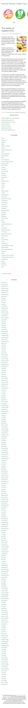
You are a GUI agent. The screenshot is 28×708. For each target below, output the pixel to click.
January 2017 (4, 403)
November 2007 (4, 618)
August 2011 (4, 530)
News (13, 112)
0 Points (3, 138)
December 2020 (4, 312)
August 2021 (4, 296)
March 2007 (4, 633)
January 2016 (4, 427)
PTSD (2, 237)
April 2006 (3, 655)
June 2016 (3, 417)
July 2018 (3, 368)
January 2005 (4, 684)
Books (2, 157)
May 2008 (3, 606)
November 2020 (4, 313)
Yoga (2, 266)
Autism (2, 151)
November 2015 (4, 430)
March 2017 (4, 399)
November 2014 (4, 454)
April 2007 (3, 631)
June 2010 (3, 557)
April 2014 (3, 468)
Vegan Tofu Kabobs (5, 124)
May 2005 (3, 676)
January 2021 (4, 310)
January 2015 (4, 450)
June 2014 (3, 464)
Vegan (2, 261)
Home (17, 695)
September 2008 (5, 598)
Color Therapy (4, 165)
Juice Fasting (4, 202)
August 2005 (4, 670)
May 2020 (3, 325)
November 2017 (4, 384)
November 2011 (4, 524)
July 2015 (3, 438)
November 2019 (4, 337)
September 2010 (5, 551)
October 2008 (4, 596)
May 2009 (3, 583)
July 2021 (3, 298)
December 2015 (4, 429)
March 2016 (4, 423)
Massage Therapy (5, 210)
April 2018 (3, 374)
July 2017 (3, 391)
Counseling (3, 169)
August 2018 (4, 366)
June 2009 (3, 581)
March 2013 (4, 493)
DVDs (2, 179)
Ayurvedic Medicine (5, 153)
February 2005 (4, 682)
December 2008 (4, 592)
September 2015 (5, 434)
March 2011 (4, 540)
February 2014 (4, 471)
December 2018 (4, 358)
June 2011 (3, 534)
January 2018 (4, 380)
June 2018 (3, 370)
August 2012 (4, 507)
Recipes (3, 241)
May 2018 (3, 372)
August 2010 (4, 553)
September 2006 (5, 645)
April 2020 (3, 327)
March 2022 (4, 282)
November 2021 (4, 290)
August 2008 (4, 600)
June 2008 (3, 604)
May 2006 (3, 653)
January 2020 (4, 333)
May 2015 (3, 442)
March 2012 (4, 516)
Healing (3, 192)
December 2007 (4, 616)
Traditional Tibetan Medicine (7, 257)
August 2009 (4, 577)
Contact (20, 695)
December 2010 (4, 546)
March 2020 (4, 329)
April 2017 (3, 397)
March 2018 (4, 376)
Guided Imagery (4, 190)
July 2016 (3, 415)
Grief (2, 188)
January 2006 (4, 661)
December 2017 (4, 382)
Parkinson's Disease (5, 229)
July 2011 (3, 532)
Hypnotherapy (4, 200)
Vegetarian (3, 263)
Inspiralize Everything (6, 126)
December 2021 (4, 288)
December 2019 (4, 335)
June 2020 (3, 323)
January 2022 (4, 286)
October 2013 (4, 479)
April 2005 (3, 678)
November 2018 (4, 360)
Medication (9, 112)
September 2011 (5, 528)
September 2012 (5, 505)
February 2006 (4, 659)
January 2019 (4, 356)
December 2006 (4, 639)
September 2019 (5, 341)
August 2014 (4, 460)
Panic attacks (4, 227)
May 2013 (3, 489)
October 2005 (4, 666)
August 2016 (4, 413)
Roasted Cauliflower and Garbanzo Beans (10, 118)
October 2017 (4, 386)
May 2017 (3, 395)
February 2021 (4, 308)
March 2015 (4, 446)
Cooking (3, 167)
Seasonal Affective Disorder (7, 245)
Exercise (3, 183)
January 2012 (4, 520)
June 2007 (3, 627)
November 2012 (4, 501)
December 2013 (4, 475)
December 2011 (4, 522)
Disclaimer (5, 696)
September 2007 (5, 622)
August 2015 (4, 436)
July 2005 (3, 672)
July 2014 (3, 462)
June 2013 (3, 487)
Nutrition (3, 222)
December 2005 (4, 663)
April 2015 (3, 444)
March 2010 (4, 563)
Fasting (3, 185)
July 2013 (3, 485)
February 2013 (4, 495)
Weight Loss (4, 265)
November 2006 (4, 641)
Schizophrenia (4, 243)
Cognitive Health (4, 163)
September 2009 (5, 575)
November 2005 (4, 664)
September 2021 (5, 294)
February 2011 (4, 542)
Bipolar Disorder (4, 155)
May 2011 (3, 536)
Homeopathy (4, 196)
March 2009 (4, 586)
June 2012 (3, 510)
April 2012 (3, 514)
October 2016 (4, 409)
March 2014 (4, 469)
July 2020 (3, 321)
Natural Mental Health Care (14, 4)
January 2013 (4, 497)
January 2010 (4, 567)
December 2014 (4, 452)
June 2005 (3, 674)
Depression (3, 175)
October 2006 (4, 643)
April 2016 (3, 421)
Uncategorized (4, 259)
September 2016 (5, 411)
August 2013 (4, 483)
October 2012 (4, 503)
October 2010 (4, 549)
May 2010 (3, 559)
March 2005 (4, 680)
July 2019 (3, 345)
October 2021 (4, 292)
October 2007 (4, 620)
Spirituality (3, 251)
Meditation (3, 214)
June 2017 (3, 393)
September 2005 (5, 668)
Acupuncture (4, 140)
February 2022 (4, 284)
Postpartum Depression (6, 233)
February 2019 (4, 354)
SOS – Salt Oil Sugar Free (7, 249)
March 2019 (4, 352)
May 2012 (3, 512)
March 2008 (4, 610)
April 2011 (3, 538)
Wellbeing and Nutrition (6, 128)
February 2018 (4, 378)
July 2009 (3, 579)
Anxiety (3, 148)
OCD (2, 226)
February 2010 (4, 565)
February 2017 (4, 401)
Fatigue (3, 187)
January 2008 (4, 614)
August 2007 (4, 624)
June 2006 (3, 651)
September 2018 (5, 364)
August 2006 (4, 647)
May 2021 (3, 302)
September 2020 (5, 317)
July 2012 (3, 508)
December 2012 (4, 499)
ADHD (2, 144)
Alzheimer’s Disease (5, 146)
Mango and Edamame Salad (7, 120)
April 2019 (3, 351)
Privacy (24, 695)
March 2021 (4, 306)
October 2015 (4, 432)
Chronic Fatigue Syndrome (7, 161)
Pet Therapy (4, 231)
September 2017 (5, 388)
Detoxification (4, 177)
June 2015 (3, 440)
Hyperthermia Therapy (6, 198)
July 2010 (3, 555)
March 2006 (4, 657)
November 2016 (4, 407)
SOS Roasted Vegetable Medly (8, 129)
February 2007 (4, 635)
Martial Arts (3, 208)
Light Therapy (4, 206)
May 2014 (3, 466)
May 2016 (3, 419)
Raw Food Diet (4, 239)
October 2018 (4, 362)
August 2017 (4, 390)
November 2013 (4, 477)
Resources (9, 696)
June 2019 (3, 347)
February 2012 (4, 518)
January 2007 (4, 637)
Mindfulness (4, 216)
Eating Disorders (5, 181)
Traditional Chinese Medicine (7, 255)
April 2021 (3, 304)
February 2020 (4, 331)
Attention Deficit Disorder (6, 149)
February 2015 (4, 448)
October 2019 (4, 339)
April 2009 (3, 585)
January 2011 (4, 544)
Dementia (3, 173)
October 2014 (4, 456)
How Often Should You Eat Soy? (8, 122)
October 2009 (4, 573)
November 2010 (4, 547)
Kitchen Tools (4, 204)
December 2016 (4, 405)
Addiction (3, 142)
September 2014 (5, 458)
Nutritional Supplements (20, 112)
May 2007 (3, 629)
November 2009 (4, 571)
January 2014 (4, 473)
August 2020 (4, 319)
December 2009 (4, 569)
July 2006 (3, 649)
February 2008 (4, 612)
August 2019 (4, 343)
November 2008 (4, 594)
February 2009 (4, 588)
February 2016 (4, 425)
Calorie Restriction (5, 159)
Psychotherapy (4, 235)
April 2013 (3, 491)
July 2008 (3, 602)
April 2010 (3, 561)
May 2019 (3, 349)
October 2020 (4, 315)
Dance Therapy (4, 171)
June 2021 (3, 300)
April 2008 (3, 608)
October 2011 (4, 526)
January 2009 (4, 590)
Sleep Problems (4, 247)
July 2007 (3, 625)
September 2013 (5, 481)
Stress (2, 253)
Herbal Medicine (4, 194)
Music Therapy (4, 218)
